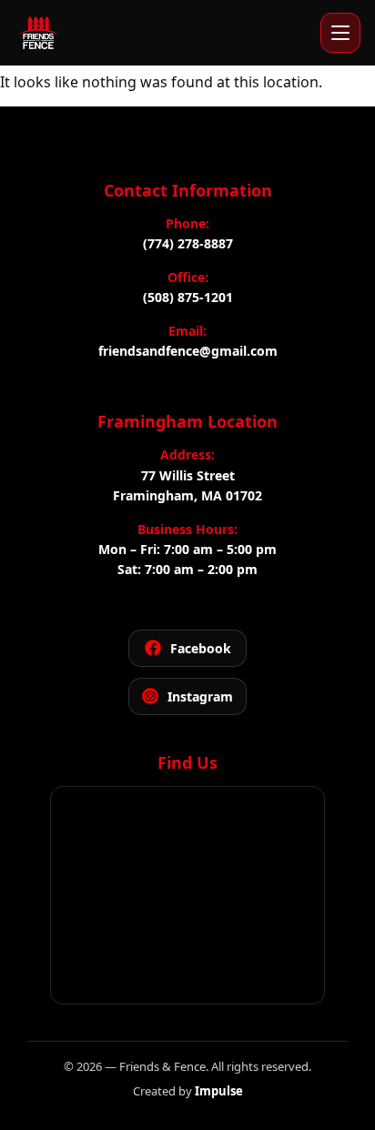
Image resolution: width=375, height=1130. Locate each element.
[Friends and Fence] (38, 33)
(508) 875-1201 (188, 297)
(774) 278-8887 (188, 243)
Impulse (219, 1091)
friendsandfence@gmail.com (188, 350)
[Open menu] (340, 33)
